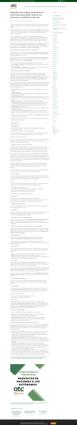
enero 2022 (54, 70)
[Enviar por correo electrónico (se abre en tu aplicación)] (65, 1)
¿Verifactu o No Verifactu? (57, 21)
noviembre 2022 (55, 57)
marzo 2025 (54, 43)
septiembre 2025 (55, 41)
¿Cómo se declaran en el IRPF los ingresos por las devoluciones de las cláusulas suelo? (16, 413)
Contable (54, 116)
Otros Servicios (55, 131)
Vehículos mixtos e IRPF (56, 23)
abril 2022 (54, 64)
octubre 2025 (55, 39)
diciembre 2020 (55, 91)
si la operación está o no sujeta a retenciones (27, 335)
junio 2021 (54, 83)
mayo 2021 (54, 85)
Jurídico (54, 129)
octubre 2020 (55, 95)
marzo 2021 (54, 89)
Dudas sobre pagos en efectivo (43, 412)
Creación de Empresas (56, 130)
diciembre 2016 (55, 108)
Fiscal (53, 118)
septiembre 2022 (55, 60)
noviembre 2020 (55, 93)
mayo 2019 (54, 104)
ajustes (46, 423)
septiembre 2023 (55, 53)
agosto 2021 (54, 79)
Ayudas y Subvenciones (56, 114)
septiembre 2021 (55, 78)
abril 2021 (54, 87)
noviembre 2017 (55, 106)
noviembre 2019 (55, 102)
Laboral (54, 120)
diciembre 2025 (55, 38)
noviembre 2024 (55, 47)
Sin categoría (29, 21)
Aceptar (53, 423)
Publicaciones (55, 133)
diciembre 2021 (55, 72)
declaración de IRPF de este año (36, 29)
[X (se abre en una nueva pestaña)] (58, 1)
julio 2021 (54, 81)
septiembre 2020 (55, 97)
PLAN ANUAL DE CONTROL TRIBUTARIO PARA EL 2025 (29, 412)
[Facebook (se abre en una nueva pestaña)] (61, 1)
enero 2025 (54, 45)
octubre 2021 (55, 76)
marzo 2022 (54, 66)
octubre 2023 (55, 51)
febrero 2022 (54, 68)
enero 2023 (54, 55)
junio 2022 (54, 62)
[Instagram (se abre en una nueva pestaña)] (63, 1)
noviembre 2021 (55, 74)
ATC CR (13, 21)
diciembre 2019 (55, 100)
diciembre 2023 (55, 49)
